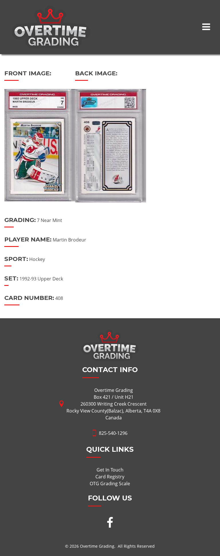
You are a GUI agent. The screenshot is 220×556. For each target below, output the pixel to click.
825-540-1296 (113, 433)
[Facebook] (110, 523)
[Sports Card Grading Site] (51, 9)
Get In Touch (110, 470)
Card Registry (109, 477)
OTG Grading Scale (110, 483)
